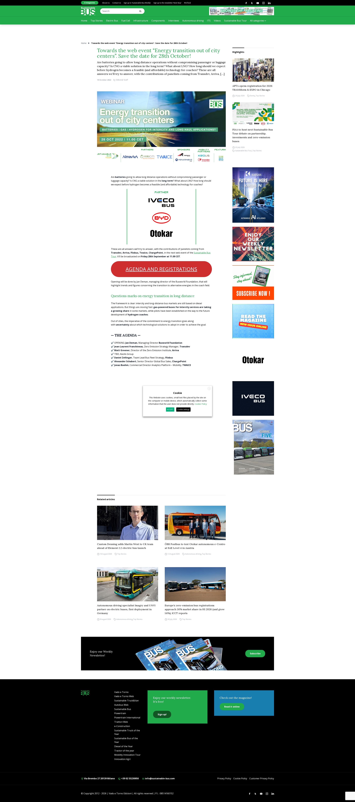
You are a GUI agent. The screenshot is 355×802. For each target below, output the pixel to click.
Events (252, 96)
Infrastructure (140, 20)
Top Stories (97, 20)
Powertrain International (127, 717)
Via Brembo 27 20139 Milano (99, 778)
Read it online (232, 706)
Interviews (173, 20)
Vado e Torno (121, 692)
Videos (217, 20)
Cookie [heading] (177, 392)
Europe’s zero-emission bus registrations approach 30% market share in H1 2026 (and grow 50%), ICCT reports (195, 609)
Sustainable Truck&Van (126, 700)
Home (84, 20)
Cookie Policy (240, 778)
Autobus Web (121, 704)
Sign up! (162, 714)
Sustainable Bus (122, 709)
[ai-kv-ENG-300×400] (253, 195)
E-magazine (89, 3)
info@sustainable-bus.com (159, 778)
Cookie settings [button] (183, 409)
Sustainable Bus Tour (235, 20)
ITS (209, 20)
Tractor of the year (124, 750)
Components (158, 20)
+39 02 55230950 (130, 778)
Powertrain (120, 713)
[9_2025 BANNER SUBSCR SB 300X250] (253, 282)
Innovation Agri (122, 759)
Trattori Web (121, 721)
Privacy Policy (224, 778)
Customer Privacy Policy (261, 778)
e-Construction (122, 726)
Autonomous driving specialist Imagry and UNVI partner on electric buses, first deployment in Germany (126, 609)
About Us (106, 3)
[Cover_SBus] (253, 447)
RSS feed (187, 3)
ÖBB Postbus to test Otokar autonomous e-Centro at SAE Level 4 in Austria (195, 546)
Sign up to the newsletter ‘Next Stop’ (167, 3)
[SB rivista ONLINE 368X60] (241, 11)
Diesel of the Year (123, 746)
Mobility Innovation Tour (127, 754)
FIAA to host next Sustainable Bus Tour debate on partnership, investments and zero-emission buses (252, 135)
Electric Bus (112, 20)
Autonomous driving (193, 20)
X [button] (209, 388)
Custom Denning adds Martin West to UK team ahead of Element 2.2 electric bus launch (125, 546)
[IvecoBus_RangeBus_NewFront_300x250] (253, 398)
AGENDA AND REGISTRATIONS (161, 269)
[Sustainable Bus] (88, 11)
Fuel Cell (125, 20)
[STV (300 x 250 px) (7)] (253, 321)
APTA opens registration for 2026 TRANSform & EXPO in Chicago (252, 87)
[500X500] (161, 222)
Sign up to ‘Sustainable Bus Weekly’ (137, 3)
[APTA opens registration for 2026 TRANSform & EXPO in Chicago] (253, 70)
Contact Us (116, 3)
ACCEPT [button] (170, 409)
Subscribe (255, 653)
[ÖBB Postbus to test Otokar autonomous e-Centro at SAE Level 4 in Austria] (195, 523)
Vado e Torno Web (124, 696)
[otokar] (253, 360)
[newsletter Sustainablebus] (253, 244)
